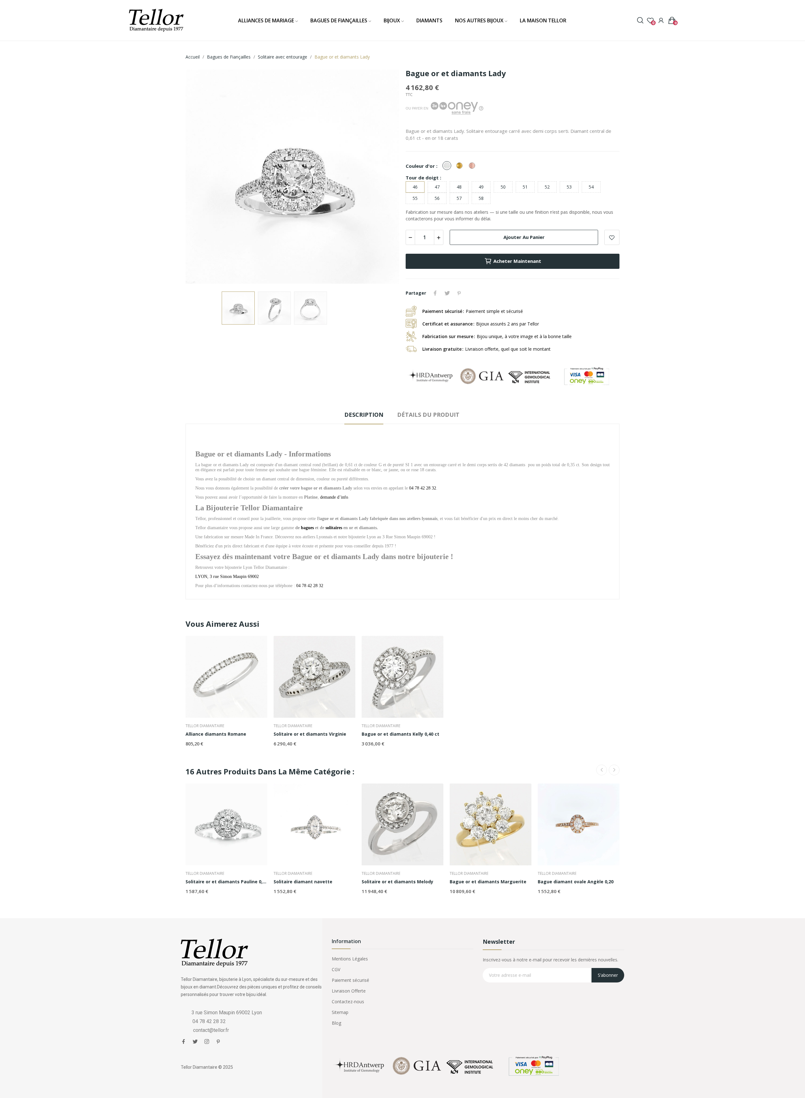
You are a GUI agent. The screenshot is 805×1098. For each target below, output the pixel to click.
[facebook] (183, 1041)
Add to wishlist (611, 237)
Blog (336, 1023)
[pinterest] (218, 1041)
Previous (200, 177)
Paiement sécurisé (350, 980)
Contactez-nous (348, 1002)
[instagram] (206, 1041)
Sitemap (340, 1012)
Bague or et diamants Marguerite (488, 882)
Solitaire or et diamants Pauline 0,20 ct (226, 882)
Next (384, 177)
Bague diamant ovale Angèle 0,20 (575, 882)
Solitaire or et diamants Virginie (310, 734)
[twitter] (195, 1041)
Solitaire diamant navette (303, 882)
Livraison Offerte (349, 991)
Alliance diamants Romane (216, 734)
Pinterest (459, 293)
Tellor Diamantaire (205, 726)
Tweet (447, 293)
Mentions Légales (350, 959)
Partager (435, 293)
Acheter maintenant (517, 261)
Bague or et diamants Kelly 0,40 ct (400, 734)
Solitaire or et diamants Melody (397, 882)
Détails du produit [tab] (428, 414)
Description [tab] (363, 414)
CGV (336, 969)
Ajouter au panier (524, 237)
